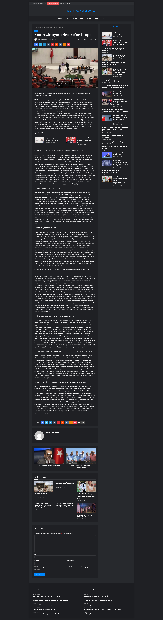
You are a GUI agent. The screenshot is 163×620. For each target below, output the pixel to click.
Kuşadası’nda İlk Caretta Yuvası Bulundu (84, 516)
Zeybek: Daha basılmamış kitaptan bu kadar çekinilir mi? (85, 140)
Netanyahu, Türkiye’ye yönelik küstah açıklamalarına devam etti (65, 483)
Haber (67, 18)
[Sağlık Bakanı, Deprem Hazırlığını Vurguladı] (39, 140)
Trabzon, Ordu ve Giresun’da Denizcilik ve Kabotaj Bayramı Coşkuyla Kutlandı (65, 505)
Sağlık (81, 18)
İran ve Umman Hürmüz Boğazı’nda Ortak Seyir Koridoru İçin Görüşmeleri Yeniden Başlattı (120, 180)
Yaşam (96, 18)
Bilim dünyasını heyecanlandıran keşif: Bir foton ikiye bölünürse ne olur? (120, 163)
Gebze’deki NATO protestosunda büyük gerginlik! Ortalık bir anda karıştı (120, 102)
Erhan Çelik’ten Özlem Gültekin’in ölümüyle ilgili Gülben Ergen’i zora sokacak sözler (86, 496)
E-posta (37, 560)
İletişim (103, 18)
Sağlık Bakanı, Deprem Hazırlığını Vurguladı (120, 34)
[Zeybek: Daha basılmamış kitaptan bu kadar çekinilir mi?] (71, 140)
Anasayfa (60, 18)
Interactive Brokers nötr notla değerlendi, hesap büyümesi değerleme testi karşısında (115, 129)
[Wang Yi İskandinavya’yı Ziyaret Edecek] (107, 155)
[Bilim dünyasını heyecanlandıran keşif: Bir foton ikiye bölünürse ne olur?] (107, 163)
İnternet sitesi (70, 560)
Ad (35, 554)
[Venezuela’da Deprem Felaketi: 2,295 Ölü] (43, 486)
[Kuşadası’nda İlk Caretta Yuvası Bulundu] (86, 508)
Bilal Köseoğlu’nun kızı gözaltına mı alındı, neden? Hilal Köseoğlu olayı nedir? (42, 505)
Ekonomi (74, 18)
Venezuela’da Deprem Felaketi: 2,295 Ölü (41, 494)
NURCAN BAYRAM (42, 39)
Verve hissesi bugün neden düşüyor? (113, 142)
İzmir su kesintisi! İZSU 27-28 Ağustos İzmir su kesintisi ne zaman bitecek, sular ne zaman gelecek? (120, 119)
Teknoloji (89, 18)
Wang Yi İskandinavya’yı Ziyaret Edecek (120, 154)
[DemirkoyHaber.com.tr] (81, 11)
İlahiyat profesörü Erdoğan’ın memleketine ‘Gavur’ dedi (111, 171)
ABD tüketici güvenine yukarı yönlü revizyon (71, 3)
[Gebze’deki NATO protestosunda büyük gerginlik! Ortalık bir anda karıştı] (107, 102)
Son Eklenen (115, 26)
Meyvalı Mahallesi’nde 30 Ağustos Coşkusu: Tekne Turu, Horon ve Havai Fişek (115, 110)
